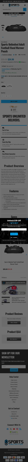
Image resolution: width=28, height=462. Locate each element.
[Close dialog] (26, 219)
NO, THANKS (14, 237)
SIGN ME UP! (14, 234)
